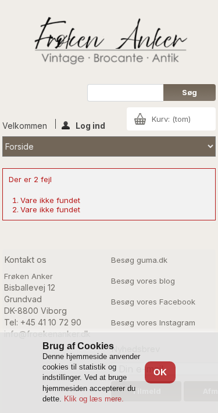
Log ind (90, 125)
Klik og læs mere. (94, 398)
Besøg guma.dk (139, 260)
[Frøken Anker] (109, 42)
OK (160, 372)
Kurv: (171, 119)
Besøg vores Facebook (153, 301)
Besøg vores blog (143, 280)
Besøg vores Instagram (153, 322)
